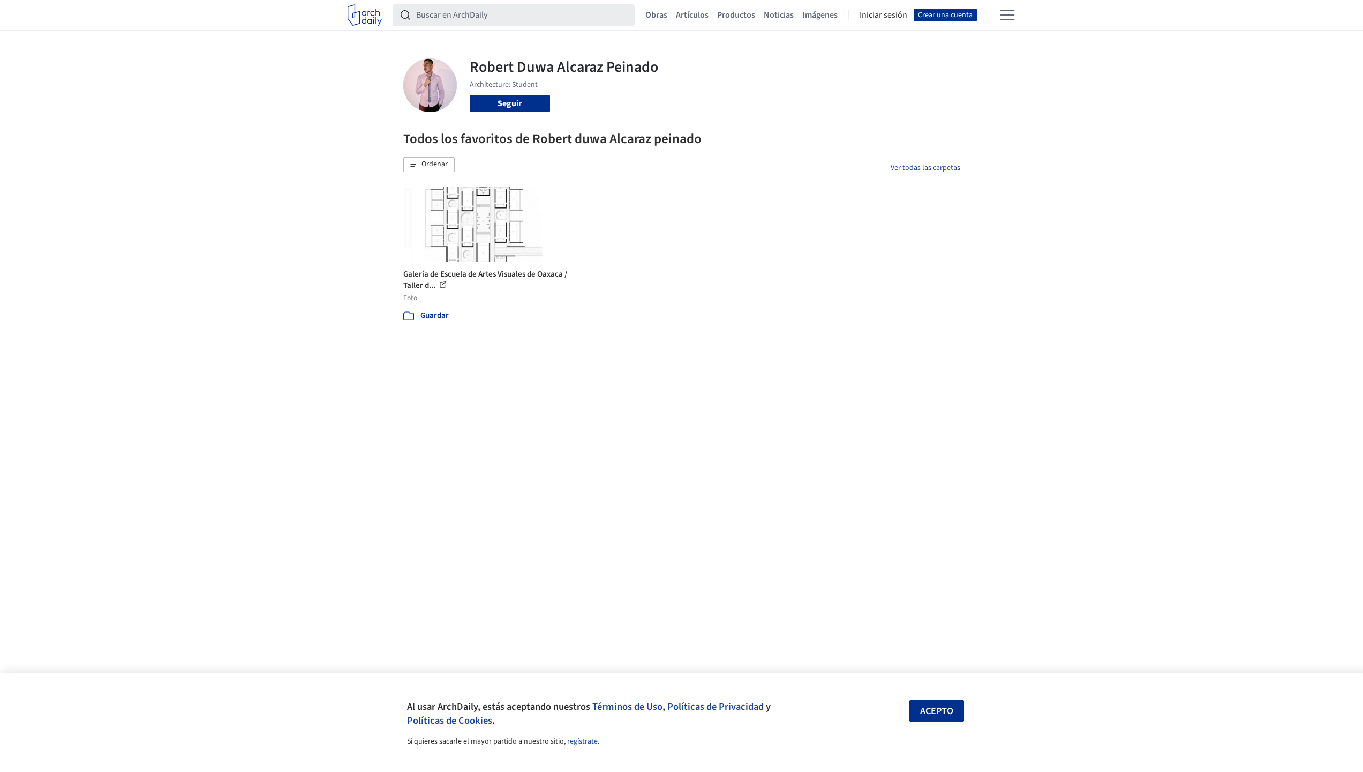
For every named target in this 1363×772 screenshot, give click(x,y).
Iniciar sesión (883, 15)
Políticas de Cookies (449, 721)
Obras (656, 15)
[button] (429, 164)
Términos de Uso (627, 707)
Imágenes (820, 15)
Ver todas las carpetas (925, 168)
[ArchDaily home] (365, 15)
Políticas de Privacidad (715, 707)
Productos (736, 15)
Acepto (936, 711)
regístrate (582, 741)
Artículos (692, 15)
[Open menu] (1007, 15)
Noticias (779, 15)
